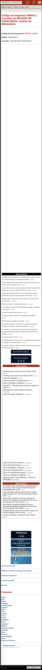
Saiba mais (4, 668)
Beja (2, 599)
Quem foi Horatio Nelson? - (16, 465)
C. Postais (15, 7)
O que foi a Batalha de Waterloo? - (17, 475)
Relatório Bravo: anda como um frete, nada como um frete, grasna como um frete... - (20, 511)
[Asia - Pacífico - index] (21, 353)
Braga (3, 601)
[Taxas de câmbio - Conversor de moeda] (21, 362)
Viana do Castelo (7, 628)
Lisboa (3, 618)
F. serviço (22, 7)
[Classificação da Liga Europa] (21, 555)
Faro (3, 611)
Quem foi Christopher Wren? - (17, 470)
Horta (3, 638)
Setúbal (4, 626)
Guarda (4, 613)
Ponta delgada (6, 636)
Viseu (3, 632)
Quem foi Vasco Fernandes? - (17, 463)
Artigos (9, 7)
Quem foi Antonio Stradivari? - (17, 394)
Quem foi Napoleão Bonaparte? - (18, 472)
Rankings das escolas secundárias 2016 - (20, 376)
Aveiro (3, 597)
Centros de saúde (7, 580)
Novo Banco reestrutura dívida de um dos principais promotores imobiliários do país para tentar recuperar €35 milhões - (20, 506)
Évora (3, 609)
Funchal (4, 634)
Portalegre (5, 620)
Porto (3, 622)
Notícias (4, 7)
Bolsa (27, 7)
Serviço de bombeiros (9, 575)
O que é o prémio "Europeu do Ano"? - (18, 380)
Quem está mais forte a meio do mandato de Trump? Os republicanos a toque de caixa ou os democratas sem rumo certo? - (20, 500)
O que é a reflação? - (12, 378)
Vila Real (4, 630)
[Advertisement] (21, 66)
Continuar (33, 667)
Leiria (3, 616)
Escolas (4, 585)
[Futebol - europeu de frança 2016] (21, 563)
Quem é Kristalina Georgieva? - (17, 383)
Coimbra (4, 607)
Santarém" (5, 624)
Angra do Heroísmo (8, 640)
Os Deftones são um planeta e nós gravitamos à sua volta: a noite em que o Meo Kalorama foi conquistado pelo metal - (20, 487)
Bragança (4, 603)
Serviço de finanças (8, 566)
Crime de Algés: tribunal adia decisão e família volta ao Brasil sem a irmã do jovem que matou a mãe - (20, 494)
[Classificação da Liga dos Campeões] (21, 546)
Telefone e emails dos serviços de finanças (16, 571)
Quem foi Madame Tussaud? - (17, 467)
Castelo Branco (6, 605)
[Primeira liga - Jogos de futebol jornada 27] (21, 538)
